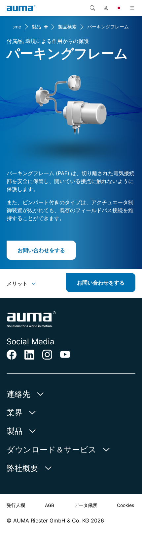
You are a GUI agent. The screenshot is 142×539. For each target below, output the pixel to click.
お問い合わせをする (41, 250)
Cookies (125, 505)
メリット (17, 283)
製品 (36, 26)
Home (15, 26)
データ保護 (85, 505)
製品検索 (67, 26)
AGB (49, 505)
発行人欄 (16, 505)
